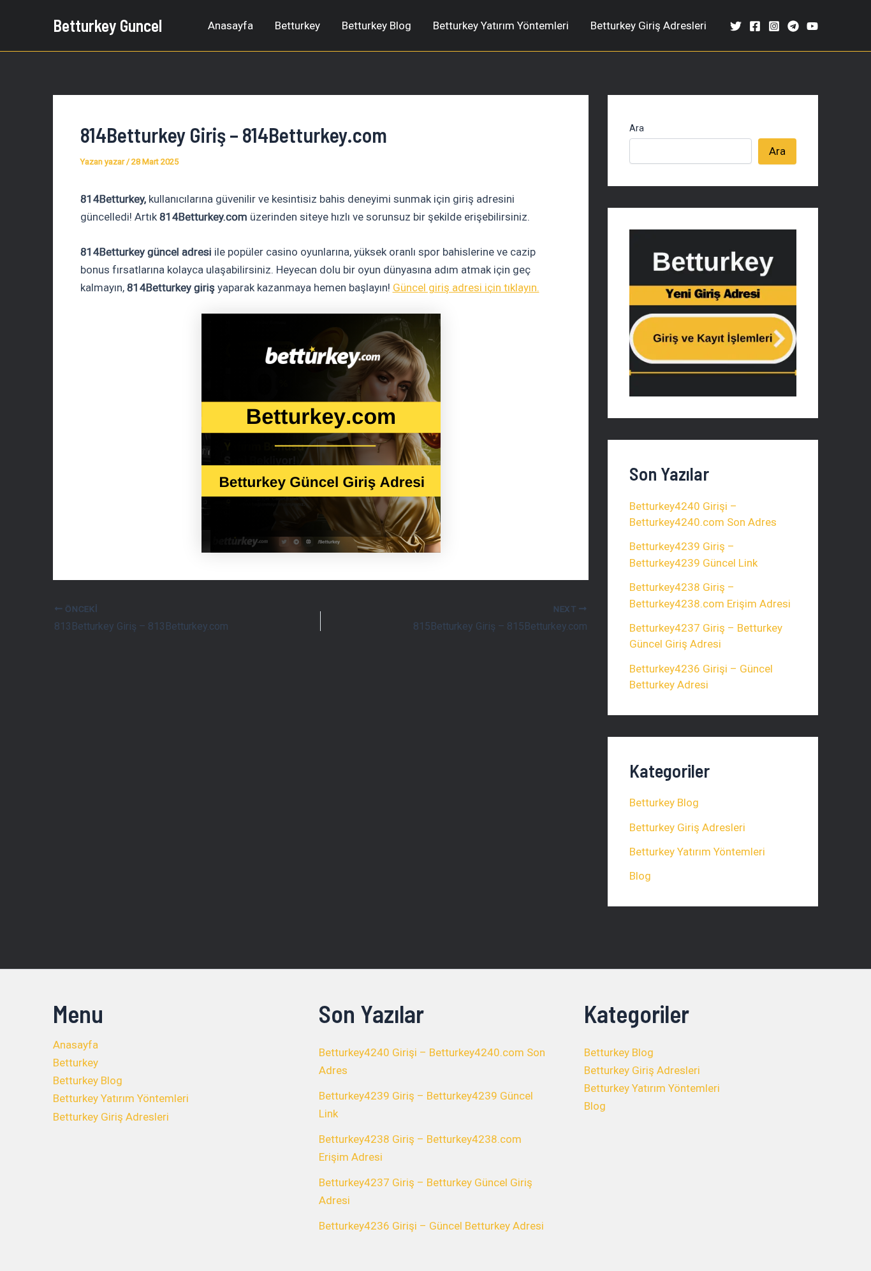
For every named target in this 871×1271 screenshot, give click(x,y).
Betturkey (297, 25)
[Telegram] (793, 26)
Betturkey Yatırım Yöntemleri (501, 25)
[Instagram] (774, 26)
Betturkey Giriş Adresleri (648, 25)
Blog (640, 875)
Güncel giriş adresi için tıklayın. (466, 287)
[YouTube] (812, 26)
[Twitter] (736, 26)
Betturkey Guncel (107, 25)
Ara (636, 128)
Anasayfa (230, 25)
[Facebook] (755, 26)
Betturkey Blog (376, 25)
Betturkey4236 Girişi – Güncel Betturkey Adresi (431, 1225)
